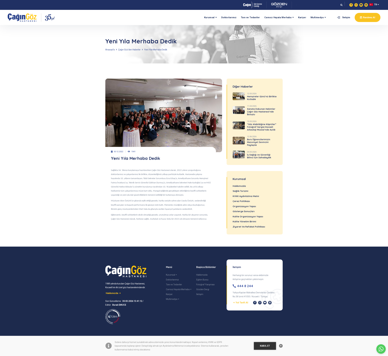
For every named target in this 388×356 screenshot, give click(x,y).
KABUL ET (265, 346)
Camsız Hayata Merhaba (277, 17)
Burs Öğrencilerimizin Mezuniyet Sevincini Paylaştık (258, 142)
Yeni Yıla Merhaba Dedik (155, 49)
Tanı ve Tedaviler (250, 17)
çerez (167, 342)
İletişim (346, 17)
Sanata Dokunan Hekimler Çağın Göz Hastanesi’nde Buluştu (261, 112)
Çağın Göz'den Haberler (129, 49)
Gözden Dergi (202, 289)
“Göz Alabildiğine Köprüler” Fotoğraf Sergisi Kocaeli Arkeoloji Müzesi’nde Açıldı (261, 127)
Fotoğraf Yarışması (205, 284)
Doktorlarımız (228, 17)
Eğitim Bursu (202, 279)
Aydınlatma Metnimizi (173, 346)
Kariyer (302, 17)
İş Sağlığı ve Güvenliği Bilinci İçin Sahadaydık (259, 156)
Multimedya (317, 17)
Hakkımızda (201, 275)
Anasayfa (110, 49)
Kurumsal (209, 17)
